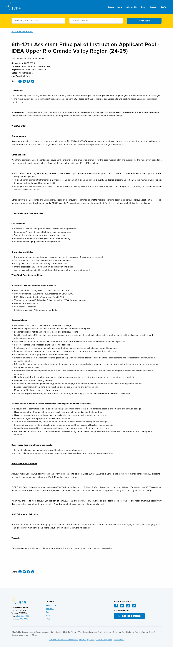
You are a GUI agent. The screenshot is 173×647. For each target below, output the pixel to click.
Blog (144, 7)
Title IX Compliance (104, 639)
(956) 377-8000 (22, 616)
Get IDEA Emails (130, 616)
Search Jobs (115, 7)
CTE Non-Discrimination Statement (63, 639)
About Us (131, 7)
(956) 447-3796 (21, 619)
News (153, 7)
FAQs (164, 7)
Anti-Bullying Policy (87, 639)
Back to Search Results (22, 31)
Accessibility (119, 639)
